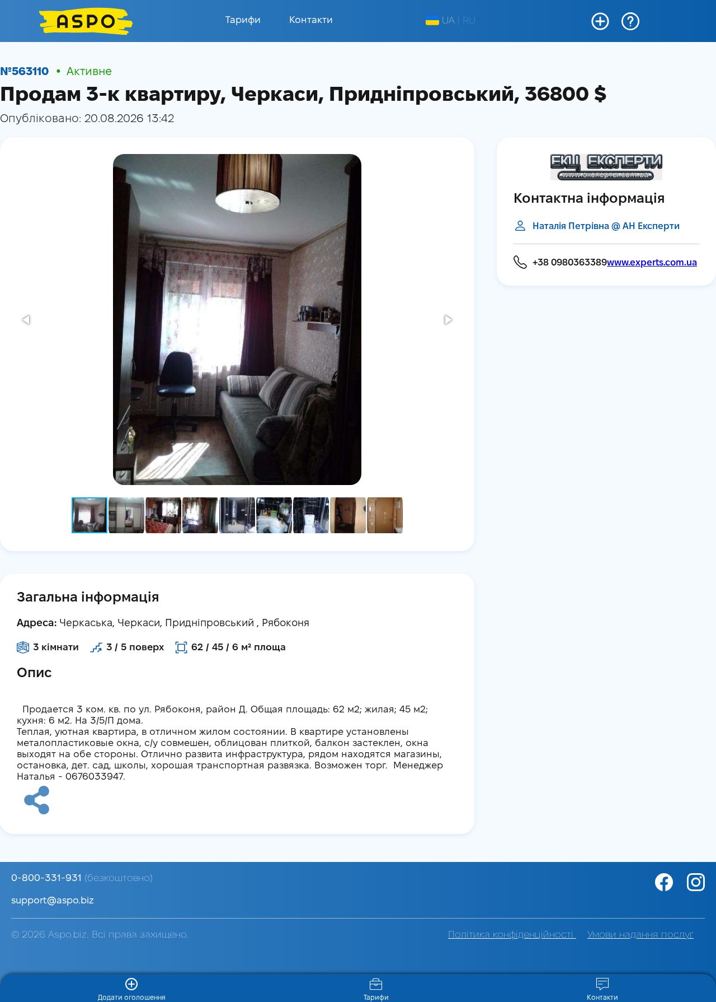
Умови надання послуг (640, 935)
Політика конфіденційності (512, 935)
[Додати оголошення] (600, 21)
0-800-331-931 (82, 878)
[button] (27, 320)
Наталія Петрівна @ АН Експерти (606, 226)
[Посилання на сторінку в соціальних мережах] (694, 882)
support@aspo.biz (52, 901)
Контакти (311, 20)
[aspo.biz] (86, 21)
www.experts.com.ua (652, 263)
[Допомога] (630, 21)
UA (448, 21)
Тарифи (243, 20)
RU (469, 21)
